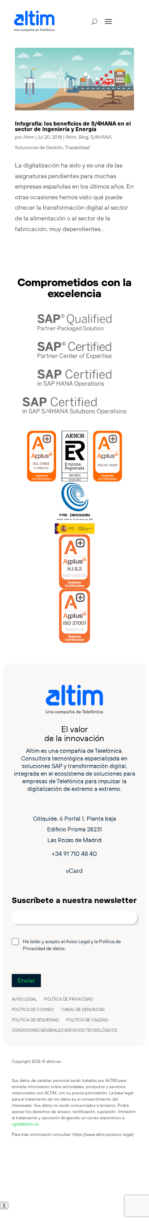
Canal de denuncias (83, 1009)
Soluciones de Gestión (39, 147)
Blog (83, 137)
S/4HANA (100, 137)
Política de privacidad (68, 999)
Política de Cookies (33, 1009)
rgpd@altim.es (25, 1124)
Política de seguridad (35, 1020)
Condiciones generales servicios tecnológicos (64, 1030)
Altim (28, 137)
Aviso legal (24, 999)
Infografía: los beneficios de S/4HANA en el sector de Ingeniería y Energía (73, 126)
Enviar (26, 980)
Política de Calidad (87, 1020)
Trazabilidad (77, 147)
